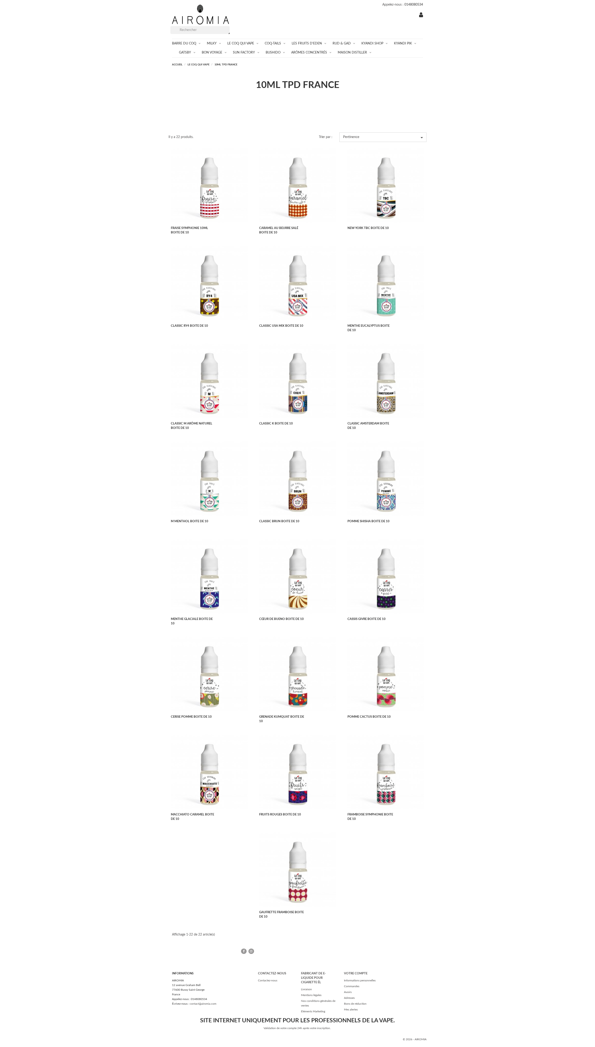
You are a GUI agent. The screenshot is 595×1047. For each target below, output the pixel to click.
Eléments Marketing (313, 1011)
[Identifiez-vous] (421, 15)
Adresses (349, 998)
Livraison (306, 989)
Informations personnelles (360, 980)
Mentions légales (311, 995)
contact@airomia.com (203, 1003)
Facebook (244, 951)
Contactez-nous (267, 980)
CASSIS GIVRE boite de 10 (366, 619)
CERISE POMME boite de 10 (191, 716)
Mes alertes (351, 1009)
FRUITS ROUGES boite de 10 (280, 814)
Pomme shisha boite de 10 (368, 521)
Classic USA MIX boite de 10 (281, 325)
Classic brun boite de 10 (279, 521)
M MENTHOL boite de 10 (189, 521)
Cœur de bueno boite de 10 (281, 619)
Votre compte (355, 973)
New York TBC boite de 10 (368, 228)
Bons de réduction (355, 1003)
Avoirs (348, 992)
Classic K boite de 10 (276, 423)
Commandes (351, 986)
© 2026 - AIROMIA (414, 1039)
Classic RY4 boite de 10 (189, 325)
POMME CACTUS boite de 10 (369, 716)
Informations (183, 973)
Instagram (251, 951)
